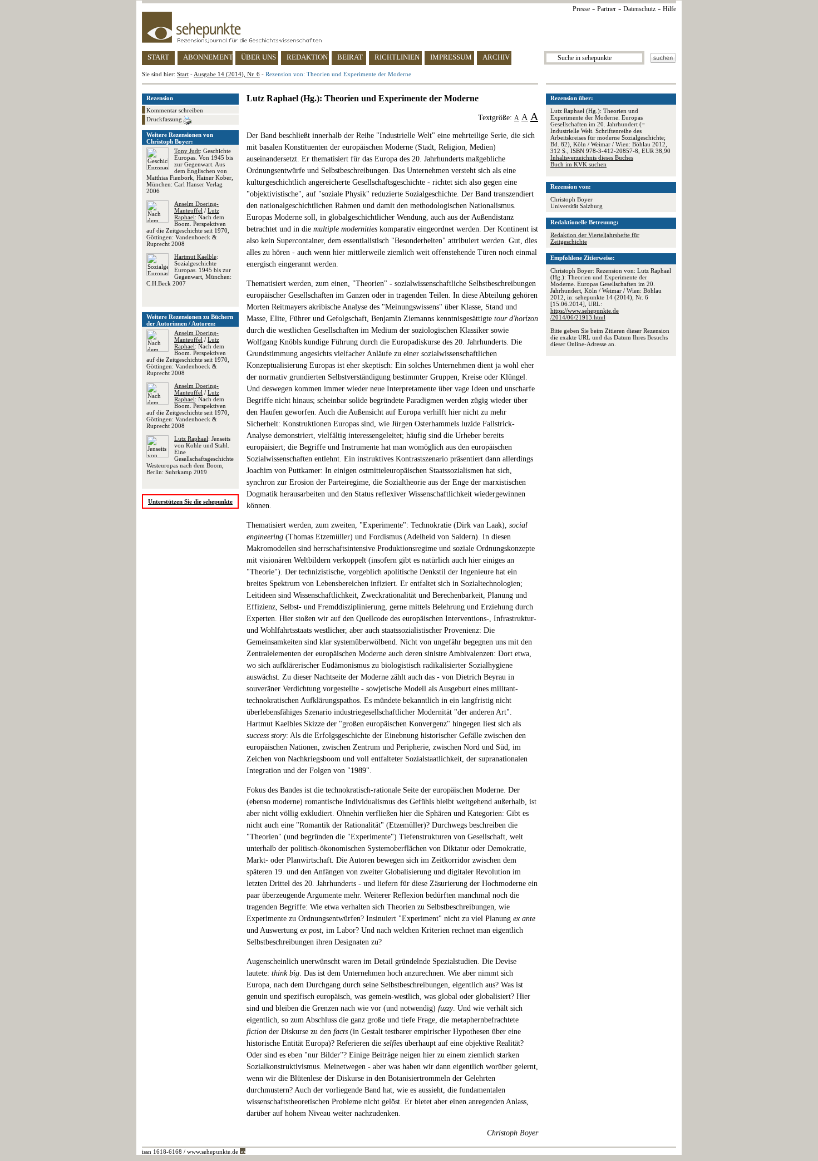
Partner (606, 9)
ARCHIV (496, 57)
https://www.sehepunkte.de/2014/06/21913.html (584, 314)
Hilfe (669, 9)
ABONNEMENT (208, 57)
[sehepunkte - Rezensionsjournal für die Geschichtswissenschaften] (409, 27)
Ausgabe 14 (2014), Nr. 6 (227, 74)
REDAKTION (307, 57)
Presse (581, 9)
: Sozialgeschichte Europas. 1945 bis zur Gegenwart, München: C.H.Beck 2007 (188, 270)
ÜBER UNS (258, 57)
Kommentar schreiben (174, 110)
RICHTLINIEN (397, 57)
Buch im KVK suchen (578, 164)
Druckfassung (165, 119)
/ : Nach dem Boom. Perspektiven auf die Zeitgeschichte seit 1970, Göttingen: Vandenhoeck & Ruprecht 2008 (187, 223)
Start (183, 74)
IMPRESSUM (451, 57)
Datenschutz (639, 9)
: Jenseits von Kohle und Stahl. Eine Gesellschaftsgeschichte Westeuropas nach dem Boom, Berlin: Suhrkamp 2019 (190, 455)
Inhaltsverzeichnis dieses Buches (591, 157)
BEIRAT (350, 57)
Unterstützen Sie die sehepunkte (190, 501)
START (158, 57)
